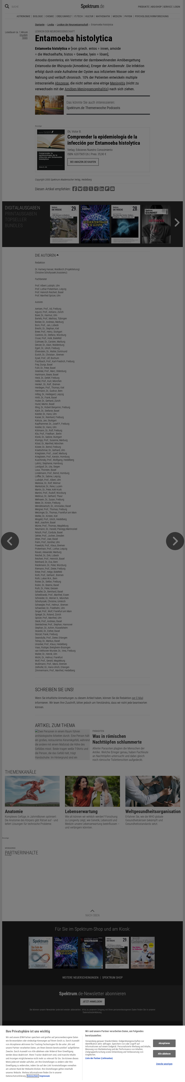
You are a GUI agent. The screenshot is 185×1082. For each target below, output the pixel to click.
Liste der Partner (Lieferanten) (99, 1058)
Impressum (44, 1076)
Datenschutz (32, 1076)
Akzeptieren (164, 1043)
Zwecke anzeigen (164, 1063)
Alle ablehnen (164, 1053)
